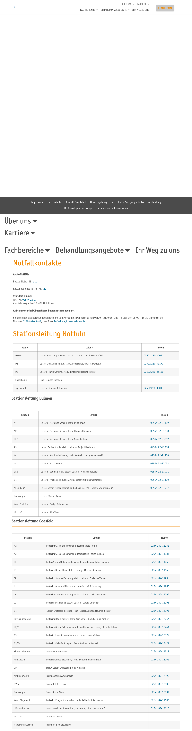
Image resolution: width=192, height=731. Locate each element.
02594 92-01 (29, 299)
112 (44, 288)
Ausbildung (154, 202)
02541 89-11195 (160, 602)
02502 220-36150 (153, 371)
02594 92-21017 (159, 487)
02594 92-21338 (159, 447)
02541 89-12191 (160, 610)
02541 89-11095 (160, 594)
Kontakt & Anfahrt (75, 202)
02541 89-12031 (160, 692)
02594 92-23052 (159, 439)
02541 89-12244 (160, 618)
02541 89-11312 (160, 651)
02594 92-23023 (159, 463)
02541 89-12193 (160, 675)
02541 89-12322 (160, 635)
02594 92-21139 (159, 422)
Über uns (126, 4)
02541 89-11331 (160, 553)
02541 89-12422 (160, 643)
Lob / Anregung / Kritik (131, 202)
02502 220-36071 (153, 355)
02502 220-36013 (153, 388)
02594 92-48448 (32, 321)
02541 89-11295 (160, 578)
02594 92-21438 (159, 455)
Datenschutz (54, 202)
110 (35, 281)
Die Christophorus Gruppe (78, 208)
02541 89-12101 (160, 659)
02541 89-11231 (160, 545)
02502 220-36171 (153, 363)
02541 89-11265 (160, 586)
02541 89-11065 (160, 562)
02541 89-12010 (160, 708)
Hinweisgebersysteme (102, 202)
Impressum (37, 202)
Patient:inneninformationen (112, 208)
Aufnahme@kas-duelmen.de (69, 321)
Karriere (141, 4)
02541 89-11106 (160, 700)
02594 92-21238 (159, 431)
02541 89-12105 (160, 684)
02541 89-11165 (160, 570)
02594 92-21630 (159, 479)
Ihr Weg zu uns (140, 9)
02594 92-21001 (159, 471)
